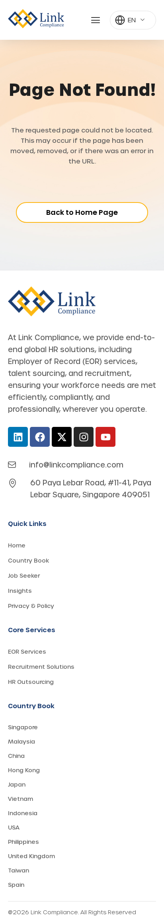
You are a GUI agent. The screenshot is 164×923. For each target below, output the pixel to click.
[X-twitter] (62, 437)
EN (132, 19)
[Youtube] (105, 437)
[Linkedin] (18, 437)
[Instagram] (84, 437)
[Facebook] (40, 437)
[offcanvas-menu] (95, 20)
